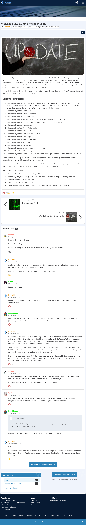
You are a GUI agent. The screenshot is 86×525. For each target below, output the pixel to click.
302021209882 (66, 515)
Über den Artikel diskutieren (64, 475)
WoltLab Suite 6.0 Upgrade (51, 216)
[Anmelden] (76, 3)
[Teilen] (83, 32)
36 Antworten (54, 27)
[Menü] (83, 3)
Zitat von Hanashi (19, 418)
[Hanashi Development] (6, 3)
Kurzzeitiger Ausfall (31, 203)
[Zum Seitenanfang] (82, 522)
